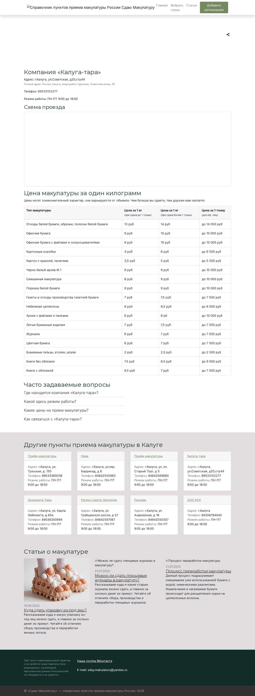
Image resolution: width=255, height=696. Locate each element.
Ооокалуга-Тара (40, 500)
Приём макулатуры (42, 456)
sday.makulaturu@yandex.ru (107, 670)
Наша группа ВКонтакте (94, 661)
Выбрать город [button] (177, 7)
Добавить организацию (214, 7)
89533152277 (47, 91)
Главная (162, 5)
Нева (84, 456)
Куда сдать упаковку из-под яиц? (55, 610)
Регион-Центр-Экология (99, 500)
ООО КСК (194, 500)
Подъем (140, 500)
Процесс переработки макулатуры (198, 571)
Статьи (191, 5)
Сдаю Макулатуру (136, 7)
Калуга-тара (196, 456)
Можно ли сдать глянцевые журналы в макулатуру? (121, 577)
